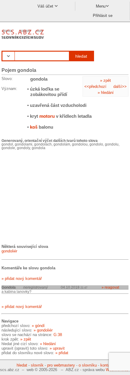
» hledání (106, 92)
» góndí (38, 325)
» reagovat (110, 287)
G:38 (58, 334)
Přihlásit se (102, 15)
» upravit (57, 348)
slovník (37, 365)
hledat (81, 56)
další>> (120, 86)
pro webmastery (61, 365)
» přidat (61, 353)
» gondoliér (43, 330)
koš (33, 127)
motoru (47, 116)
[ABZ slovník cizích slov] (23, 39)
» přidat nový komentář (22, 278)
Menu (101, 6)
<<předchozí (95, 86)
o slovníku (88, 365)
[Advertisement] (47, 196)
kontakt (106, 365)
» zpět (105, 80)
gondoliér (9, 251)
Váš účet (45, 6)
